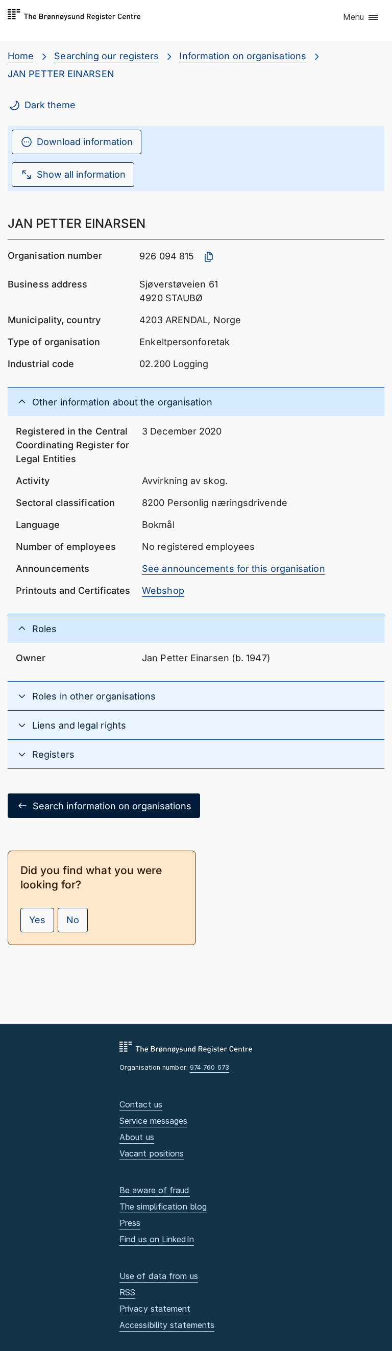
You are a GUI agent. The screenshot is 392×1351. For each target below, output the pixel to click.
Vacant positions (151, 1153)
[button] (361, 18)
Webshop (163, 590)
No (72, 919)
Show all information (81, 174)
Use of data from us (158, 1276)
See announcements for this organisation (233, 568)
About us (136, 1137)
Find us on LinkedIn (156, 1239)
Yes (37, 919)
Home (21, 56)
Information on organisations (242, 56)
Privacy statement (155, 1309)
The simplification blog (163, 1206)
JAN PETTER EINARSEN (61, 73)
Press (129, 1223)
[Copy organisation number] (209, 257)
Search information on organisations (112, 806)
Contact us (140, 1104)
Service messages (153, 1121)
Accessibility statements (166, 1325)
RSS (127, 1292)
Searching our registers (106, 56)
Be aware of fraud (154, 1190)
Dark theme (50, 105)
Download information (85, 141)
